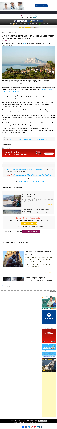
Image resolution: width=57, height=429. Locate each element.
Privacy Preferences (42, 420)
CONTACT (8, 12)
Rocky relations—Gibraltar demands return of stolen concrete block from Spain (30, 139)
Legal (30, 422)
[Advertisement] (49, 394)
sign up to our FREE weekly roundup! (31, 181)
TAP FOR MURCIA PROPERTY (28, 27)
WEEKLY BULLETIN (24, 12)
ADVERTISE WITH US (15, 12)
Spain (24, 43)
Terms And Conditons (18, 422)
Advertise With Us (40, 422)
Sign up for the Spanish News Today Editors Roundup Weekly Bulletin (26, 169)
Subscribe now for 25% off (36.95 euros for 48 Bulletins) (33, 175)
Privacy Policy (25, 422)
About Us (34, 422)
